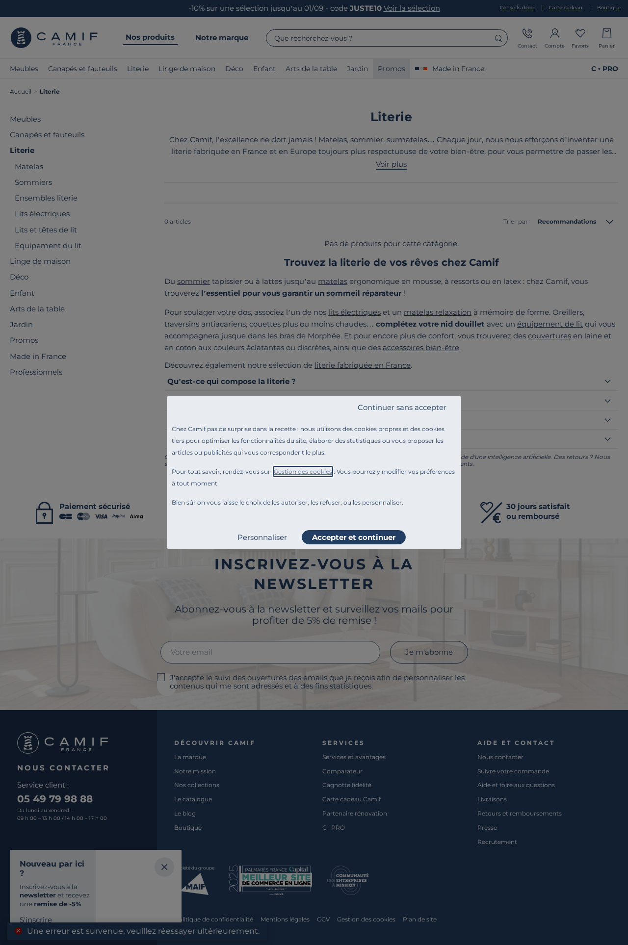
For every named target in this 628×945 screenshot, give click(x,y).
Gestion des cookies (303, 471)
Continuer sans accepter (402, 407)
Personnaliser (262, 537)
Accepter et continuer (353, 537)
